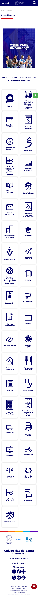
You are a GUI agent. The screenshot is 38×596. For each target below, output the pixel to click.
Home (2, 10)
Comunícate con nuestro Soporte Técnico (19, 594)
